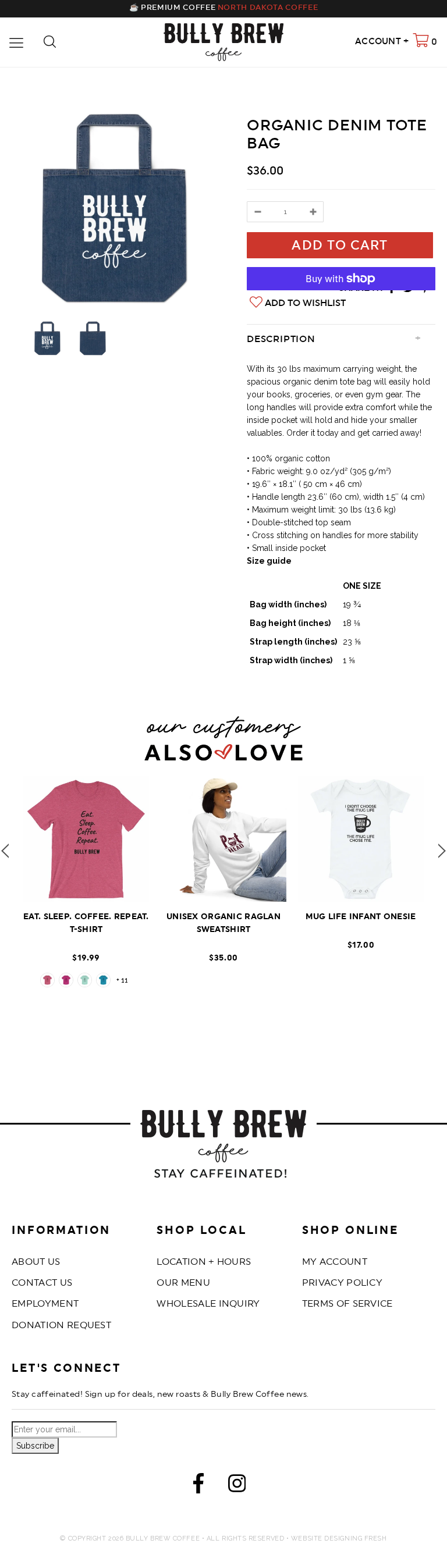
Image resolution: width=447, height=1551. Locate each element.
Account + (382, 41)
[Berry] (66, 980)
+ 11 (122, 980)
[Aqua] (103, 980)
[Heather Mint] (84, 980)
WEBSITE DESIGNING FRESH (339, 1538)
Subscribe (35, 1445)
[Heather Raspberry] (47, 980)
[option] (115, 208)
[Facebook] (198, 1486)
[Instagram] (237, 1486)
